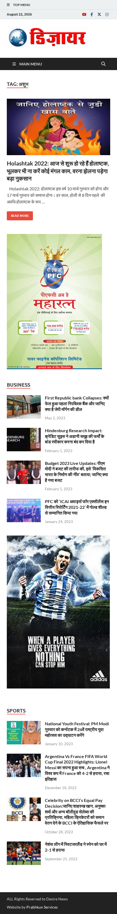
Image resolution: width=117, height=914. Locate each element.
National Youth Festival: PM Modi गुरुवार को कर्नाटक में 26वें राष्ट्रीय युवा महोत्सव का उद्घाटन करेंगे (77, 729)
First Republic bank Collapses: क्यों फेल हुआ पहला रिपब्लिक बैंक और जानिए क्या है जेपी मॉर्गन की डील (77, 403)
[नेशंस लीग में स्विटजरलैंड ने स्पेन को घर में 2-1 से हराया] (24, 844)
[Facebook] (91, 14)
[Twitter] (99, 14)
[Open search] (103, 64)
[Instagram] (107, 14)
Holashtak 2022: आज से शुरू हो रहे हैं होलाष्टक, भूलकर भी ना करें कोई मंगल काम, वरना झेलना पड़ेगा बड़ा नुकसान (58, 171)
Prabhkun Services (42, 907)
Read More (18, 214)
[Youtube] (84, 14)
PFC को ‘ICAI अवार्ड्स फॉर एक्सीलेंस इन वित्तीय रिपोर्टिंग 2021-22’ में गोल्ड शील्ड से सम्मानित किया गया (77, 507)
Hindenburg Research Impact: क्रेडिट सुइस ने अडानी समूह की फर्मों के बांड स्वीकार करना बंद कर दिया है (74, 436)
